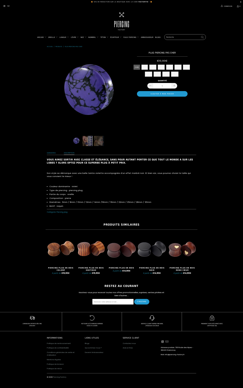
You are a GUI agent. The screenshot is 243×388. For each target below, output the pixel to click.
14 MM (169, 67)
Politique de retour (54, 368)
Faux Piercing (129, 37)
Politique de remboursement (59, 343)
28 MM (166, 74)
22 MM (148, 74)
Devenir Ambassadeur (94, 352)
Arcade (40, 37)
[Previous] (51, 91)
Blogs (158, 37)
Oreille (52, 37)
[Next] (123, 91)
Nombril (92, 37)
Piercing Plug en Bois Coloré (60, 249)
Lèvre (74, 37)
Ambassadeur (147, 37)
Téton (103, 37)
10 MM (153, 67)
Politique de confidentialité (58, 348)
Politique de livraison (55, 364)
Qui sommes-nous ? (93, 348)
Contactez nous (129, 343)
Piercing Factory (59, 377)
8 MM (145, 67)
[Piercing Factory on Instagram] (4, 6)
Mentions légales (54, 359)
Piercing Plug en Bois (121, 249)
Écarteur (114, 37)
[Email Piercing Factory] (8, 6)
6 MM (137, 67)
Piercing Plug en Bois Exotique (91, 249)
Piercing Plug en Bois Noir (151, 249)
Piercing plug (62, 212)
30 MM (174, 74)
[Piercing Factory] (121, 21)
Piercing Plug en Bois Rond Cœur (182, 249)
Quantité (162, 80)
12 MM (161, 67)
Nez (82, 37)
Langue (62, 37)
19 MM (186, 67)
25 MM (157, 74)
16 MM (178, 67)
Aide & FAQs (128, 348)
